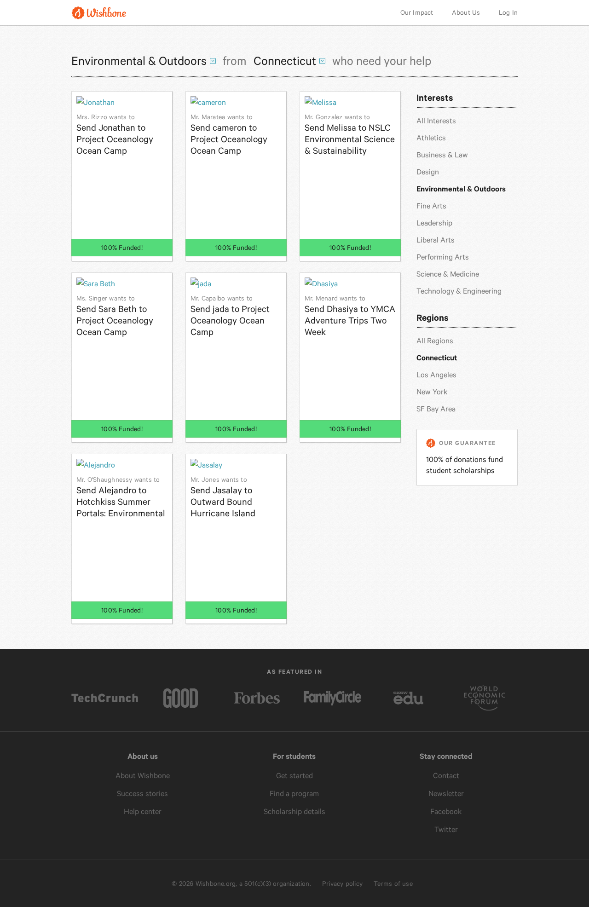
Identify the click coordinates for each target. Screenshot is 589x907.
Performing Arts (442, 257)
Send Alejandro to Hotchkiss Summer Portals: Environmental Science (120, 497)
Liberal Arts (435, 240)
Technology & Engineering (459, 291)
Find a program (294, 793)
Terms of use (393, 883)
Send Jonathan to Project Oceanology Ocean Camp (114, 134)
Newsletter (446, 793)
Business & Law (442, 154)
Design (427, 172)
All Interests (436, 120)
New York (432, 391)
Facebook (446, 811)
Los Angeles (436, 374)
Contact (446, 775)
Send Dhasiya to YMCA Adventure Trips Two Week (350, 316)
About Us (466, 12)
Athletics (431, 137)
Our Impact (416, 12)
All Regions (434, 340)
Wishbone (99, 12)
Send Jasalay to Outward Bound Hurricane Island (223, 497)
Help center (143, 811)
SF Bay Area (436, 408)
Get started (294, 775)
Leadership (434, 223)
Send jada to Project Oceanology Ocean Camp (230, 316)
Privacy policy (342, 883)
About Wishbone (142, 775)
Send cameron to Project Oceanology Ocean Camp (229, 134)
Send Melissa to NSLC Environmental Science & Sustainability (350, 134)
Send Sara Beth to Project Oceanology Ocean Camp (114, 316)
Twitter (446, 829)
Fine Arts (431, 206)
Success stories (142, 793)
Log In (508, 12)
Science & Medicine (447, 274)
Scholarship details (294, 811)
